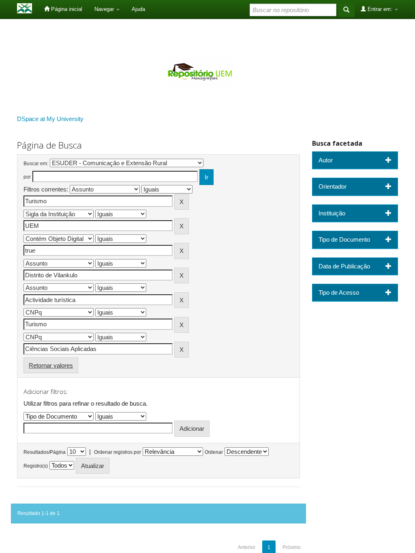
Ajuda (138, 9)
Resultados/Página (45, 452)
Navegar (105, 9)
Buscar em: (36, 163)
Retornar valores (51, 365)
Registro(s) (36, 466)
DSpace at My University (50, 118)
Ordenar (214, 452)
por (27, 177)
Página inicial (65, 9)
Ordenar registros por (117, 452)
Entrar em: (380, 9)
